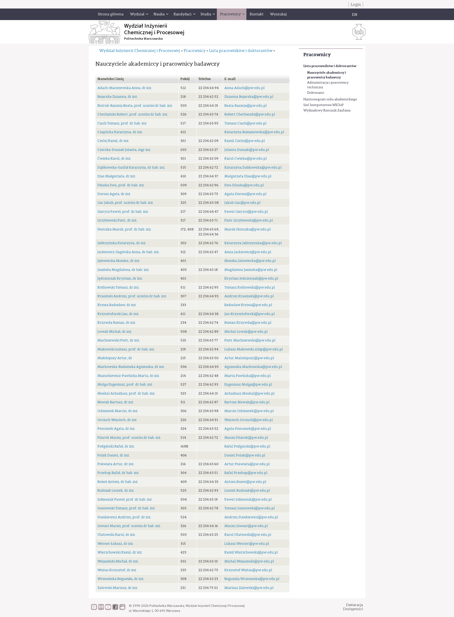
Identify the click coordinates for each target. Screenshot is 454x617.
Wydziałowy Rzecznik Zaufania (326, 110)
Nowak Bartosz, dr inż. (115, 402)
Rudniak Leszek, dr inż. (116, 490)
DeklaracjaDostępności (353, 607)
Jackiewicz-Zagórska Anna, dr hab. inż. (128, 252)
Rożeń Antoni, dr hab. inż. (117, 482)
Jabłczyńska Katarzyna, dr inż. (121, 243)
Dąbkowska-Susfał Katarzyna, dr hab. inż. (131, 167)
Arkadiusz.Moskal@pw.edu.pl (249, 393)
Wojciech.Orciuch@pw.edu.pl (248, 420)
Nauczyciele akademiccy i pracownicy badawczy (326, 75)
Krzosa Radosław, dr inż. (117, 305)
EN (354, 14)
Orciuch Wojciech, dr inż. (117, 420)
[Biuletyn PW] (101, 608)
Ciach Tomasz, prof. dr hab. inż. (122, 123)
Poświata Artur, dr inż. (115, 464)
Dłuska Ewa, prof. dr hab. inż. (121, 185)
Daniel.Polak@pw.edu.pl (244, 455)
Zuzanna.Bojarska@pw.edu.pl (248, 96)
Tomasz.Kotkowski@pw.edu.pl (249, 287)
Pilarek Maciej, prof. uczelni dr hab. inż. (129, 437)
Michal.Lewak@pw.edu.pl (246, 331)
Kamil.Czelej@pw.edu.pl (244, 141)
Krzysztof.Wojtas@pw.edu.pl (248, 570)
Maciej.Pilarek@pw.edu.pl (246, 437)
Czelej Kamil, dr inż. (113, 141)
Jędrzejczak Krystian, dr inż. (120, 278)
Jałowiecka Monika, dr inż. (118, 261)
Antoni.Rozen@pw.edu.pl (245, 482)
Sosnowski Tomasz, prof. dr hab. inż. (126, 508)
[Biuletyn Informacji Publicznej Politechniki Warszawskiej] (122, 608)
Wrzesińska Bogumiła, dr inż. (120, 579)
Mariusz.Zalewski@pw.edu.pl (249, 588)
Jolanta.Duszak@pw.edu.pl (246, 150)
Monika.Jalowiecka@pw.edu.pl (250, 261)
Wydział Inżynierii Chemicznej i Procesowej (139, 50)
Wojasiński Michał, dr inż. (118, 561)
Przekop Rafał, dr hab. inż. (118, 473)
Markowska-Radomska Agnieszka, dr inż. (131, 367)
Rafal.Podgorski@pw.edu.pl (247, 446)
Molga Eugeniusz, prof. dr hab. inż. (125, 384)
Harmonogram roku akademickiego (330, 99)
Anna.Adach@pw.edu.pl (244, 88)
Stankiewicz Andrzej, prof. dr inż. (124, 517)
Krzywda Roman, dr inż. (116, 322)
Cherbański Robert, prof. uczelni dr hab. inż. (132, 114)
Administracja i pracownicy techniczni (328, 85)
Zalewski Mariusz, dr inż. (117, 588)
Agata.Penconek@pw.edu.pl (247, 428)
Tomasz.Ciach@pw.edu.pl (245, 123)
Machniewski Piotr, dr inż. (118, 340)
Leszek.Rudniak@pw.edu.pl (247, 490)
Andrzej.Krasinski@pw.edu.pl (249, 296)
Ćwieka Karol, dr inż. (114, 158)
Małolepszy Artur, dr (114, 358)
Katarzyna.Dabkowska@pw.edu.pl (253, 167)
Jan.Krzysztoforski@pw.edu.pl (249, 314)
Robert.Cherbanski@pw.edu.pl (249, 114)
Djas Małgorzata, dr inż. (116, 176)
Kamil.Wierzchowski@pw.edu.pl (251, 552)
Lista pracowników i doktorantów (329, 66)
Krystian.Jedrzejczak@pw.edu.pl (251, 278)
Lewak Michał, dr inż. (114, 331)
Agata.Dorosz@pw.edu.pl (245, 194)
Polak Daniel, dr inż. (113, 455)
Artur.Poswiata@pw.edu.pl (247, 464)
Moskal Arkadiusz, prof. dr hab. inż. (126, 393)
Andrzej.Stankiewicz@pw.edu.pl (251, 517)
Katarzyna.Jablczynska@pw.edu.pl (253, 243)
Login (356, 4)
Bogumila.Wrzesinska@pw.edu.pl (251, 579)
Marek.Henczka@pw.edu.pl (247, 229)
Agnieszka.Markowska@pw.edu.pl (253, 367)
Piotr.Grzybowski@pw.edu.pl (248, 220)
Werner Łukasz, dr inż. (115, 543)
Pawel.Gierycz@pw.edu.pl (246, 211)
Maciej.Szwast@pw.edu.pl (246, 526)
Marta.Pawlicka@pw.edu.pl (247, 376)
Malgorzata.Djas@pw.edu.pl (247, 176)
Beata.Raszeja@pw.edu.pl (245, 105)
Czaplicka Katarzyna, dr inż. (120, 132)
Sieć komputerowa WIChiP (323, 105)
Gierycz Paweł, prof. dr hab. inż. (123, 211)
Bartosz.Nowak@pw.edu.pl (247, 402)
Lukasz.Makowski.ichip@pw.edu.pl (253, 349)
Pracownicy (317, 54)
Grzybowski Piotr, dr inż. (117, 220)
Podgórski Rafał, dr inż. (116, 446)
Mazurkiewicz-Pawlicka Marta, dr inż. (128, 376)
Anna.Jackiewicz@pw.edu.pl (247, 252)
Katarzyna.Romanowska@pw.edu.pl (254, 132)
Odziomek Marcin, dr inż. (117, 411)
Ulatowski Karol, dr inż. (116, 534)
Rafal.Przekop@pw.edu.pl (245, 473)
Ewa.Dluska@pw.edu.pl (244, 185)
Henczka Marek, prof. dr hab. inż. (124, 229)
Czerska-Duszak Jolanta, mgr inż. (124, 150)
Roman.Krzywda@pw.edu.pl (247, 322)
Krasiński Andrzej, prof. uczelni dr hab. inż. (132, 296)
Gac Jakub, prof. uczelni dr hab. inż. (125, 202)
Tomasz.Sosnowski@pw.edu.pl (249, 508)
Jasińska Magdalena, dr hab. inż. (123, 270)
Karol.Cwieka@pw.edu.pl (245, 158)
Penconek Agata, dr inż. (116, 428)
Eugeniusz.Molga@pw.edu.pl (248, 384)
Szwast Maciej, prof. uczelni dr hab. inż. (129, 526)
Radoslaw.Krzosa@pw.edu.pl (248, 305)
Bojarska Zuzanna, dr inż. (117, 96)
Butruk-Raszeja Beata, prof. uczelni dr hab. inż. (135, 105)
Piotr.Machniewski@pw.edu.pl (249, 340)
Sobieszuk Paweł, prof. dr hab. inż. (125, 499)
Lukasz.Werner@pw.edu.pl (246, 543)
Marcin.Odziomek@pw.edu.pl (249, 411)
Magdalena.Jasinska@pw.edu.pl (250, 270)
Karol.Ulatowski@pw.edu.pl (247, 534)
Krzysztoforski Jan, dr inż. (118, 314)
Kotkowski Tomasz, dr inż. (118, 287)
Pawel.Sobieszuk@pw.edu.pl (248, 499)
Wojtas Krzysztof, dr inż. (117, 570)
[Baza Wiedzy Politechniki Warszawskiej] (94, 608)
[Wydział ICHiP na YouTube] (108, 608)
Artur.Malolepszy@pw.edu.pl (249, 358)
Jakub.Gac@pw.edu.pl (242, 202)
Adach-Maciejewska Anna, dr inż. (124, 88)
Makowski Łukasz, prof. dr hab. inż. (126, 349)
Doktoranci (315, 93)
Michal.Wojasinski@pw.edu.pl (249, 561)
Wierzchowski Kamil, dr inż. (120, 552)
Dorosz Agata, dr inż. (114, 194)
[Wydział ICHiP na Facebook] (115, 608)
